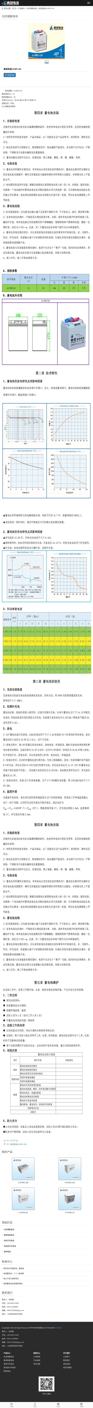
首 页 (14, 8)
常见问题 (36, 1364)
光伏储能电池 (32, 8)
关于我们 (66, 1353)
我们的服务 (67, 1367)
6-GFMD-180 (23, 1183)
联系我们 (66, 1360)
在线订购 (10, 75)
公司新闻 (36, 1357)
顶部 (81, 1406)
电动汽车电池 (9, 1240)
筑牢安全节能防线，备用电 (14, 1268)
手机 (35, 1406)
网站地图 (58, 1328)
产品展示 (21, 8)
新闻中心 (36, 1353)
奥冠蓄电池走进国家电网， (14, 1284)
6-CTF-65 (14, 1141)
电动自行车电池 (10, 1246)
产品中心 (7, 1353)
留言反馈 (66, 1364)
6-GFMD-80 (23, 1212)
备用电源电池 (9, 1235)
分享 (11, 1406)
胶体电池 (7, 1252)
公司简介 (66, 1357)
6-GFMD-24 (69, 1212)
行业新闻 (36, 1360)
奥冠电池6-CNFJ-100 (18, 1144)
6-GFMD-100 (70, 1183)
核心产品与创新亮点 (11, 1278)
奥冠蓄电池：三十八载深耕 (14, 1273)
